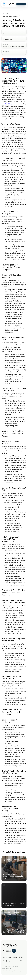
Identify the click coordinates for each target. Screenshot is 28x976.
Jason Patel (6, 33)
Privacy (11, 971)
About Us (5, 971)
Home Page (7, 957)
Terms (15, 971)
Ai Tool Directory (9, 104)
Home (2, 13)
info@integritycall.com (10, 961)
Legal (20, 971)
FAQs (21, 957)
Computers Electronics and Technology (10, 15)
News (7, 13)
